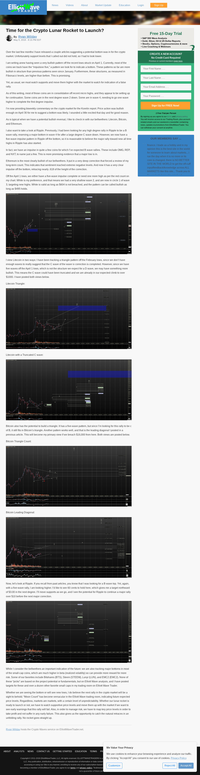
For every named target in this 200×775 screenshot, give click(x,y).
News (31, 751)
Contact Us (43, 751)
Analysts (19, 751)
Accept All (186, 765)
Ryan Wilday (13, 729)
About (7, 751)
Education (81, 751)
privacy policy (181, 116)
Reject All (170, 765)
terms (169, 116)
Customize (114, 765)
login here (178, 61)
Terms (93, 751)
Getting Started (62, 751)
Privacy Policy (179, 758)
